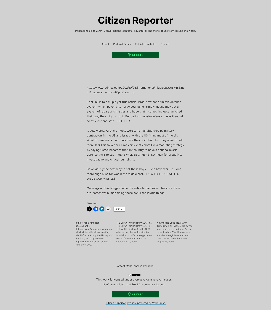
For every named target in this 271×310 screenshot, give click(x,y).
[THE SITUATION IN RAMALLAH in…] (136, 232)
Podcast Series (122, 44)
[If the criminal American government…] (95, 233)
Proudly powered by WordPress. (146, 303)
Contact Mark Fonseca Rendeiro (134, 265)
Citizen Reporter (135, 20)
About (105, 44)
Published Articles (145, 44)
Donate (165, 44)
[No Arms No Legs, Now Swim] (177, 232)
